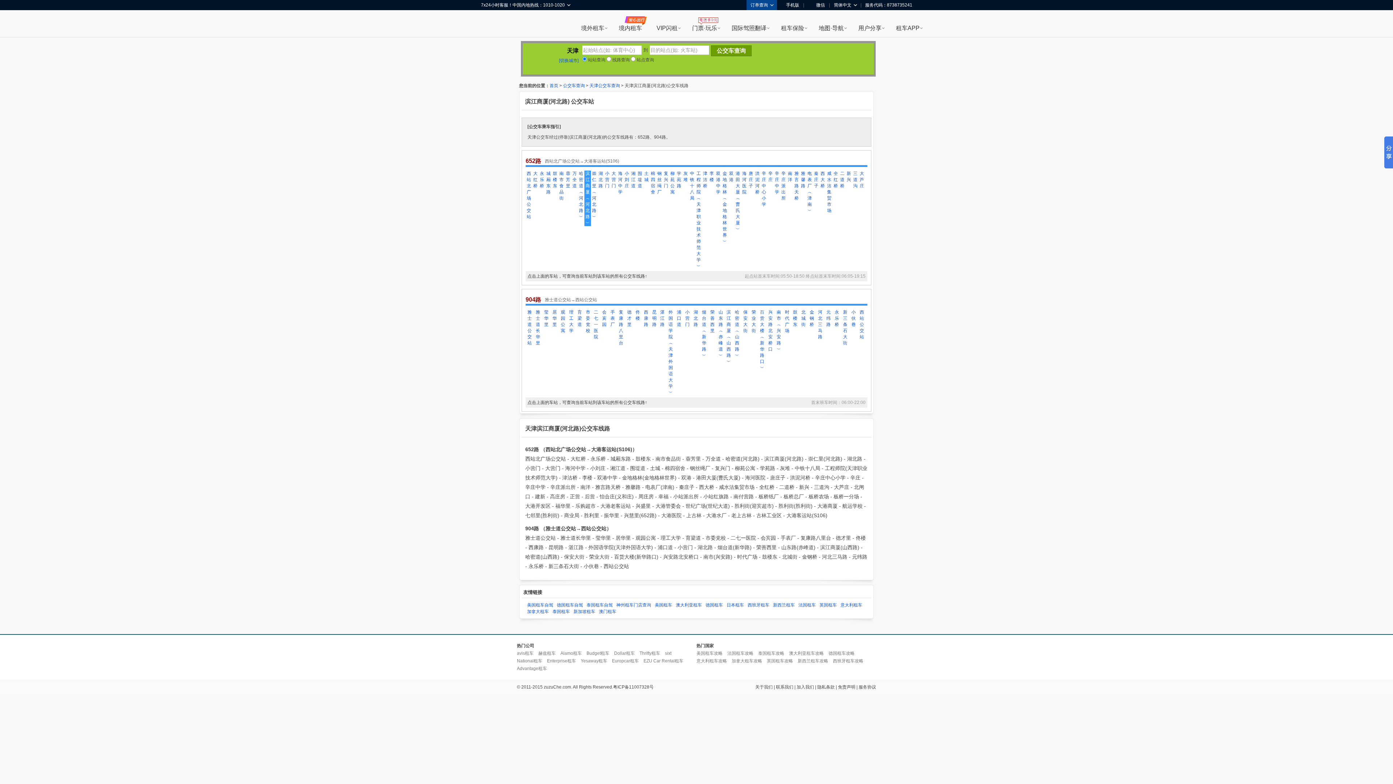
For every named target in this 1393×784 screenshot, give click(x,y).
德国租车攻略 (842, 653)
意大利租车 (851, 605)
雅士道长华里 (538, 328)
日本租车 (735, 605)
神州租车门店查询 (633, 605)
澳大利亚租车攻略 (806, 653)
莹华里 (546, 318)
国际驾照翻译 (749, 28)
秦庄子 (816, 179)
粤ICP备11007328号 (633, 687)
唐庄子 (751, 179)
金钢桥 (812, 318)
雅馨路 (803, 179)
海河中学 (620, 183)
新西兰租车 (784, 605)
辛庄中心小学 (764, 189)
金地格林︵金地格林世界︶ (725, 207)
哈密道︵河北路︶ (581, 195)
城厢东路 (548, 183)
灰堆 (685, 176)
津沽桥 (705, 179)
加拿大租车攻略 (747, 660)
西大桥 (823, 179)
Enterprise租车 (561, 660)
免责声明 (846, 687)
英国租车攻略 (780, 660)
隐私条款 (826, 687)
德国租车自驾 (570, 605)
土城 (646, 176)
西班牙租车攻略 (848, 660)
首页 (554, 85)
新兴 (849, 176)
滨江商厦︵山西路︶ (729, 337)
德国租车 (714, 605)
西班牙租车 (758, 605)
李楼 (712, 176)
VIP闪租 (667, 28)
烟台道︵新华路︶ (704, 334)
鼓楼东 (555, 179)
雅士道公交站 (529, 328)
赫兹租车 (547, 653)
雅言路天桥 (796, 186)
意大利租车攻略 (711, 660)
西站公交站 (862, 324)
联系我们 (784, 687)
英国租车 (828, 605)
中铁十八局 (692, 186)
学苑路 (679, 179)
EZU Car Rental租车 (663, 660)
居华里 (554, 318)
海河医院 (744, 183)
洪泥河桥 (757, 183)
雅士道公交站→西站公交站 (571, 299)
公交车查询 (574, 85)
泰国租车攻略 (771, 653)
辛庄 (770, 176)
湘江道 (633, 179)
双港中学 (718, 183)
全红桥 (836, 179)
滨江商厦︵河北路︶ (587, 198)
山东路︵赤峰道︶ (721, 334)
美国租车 (663, 605)
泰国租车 (561, 611)
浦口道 (679, 318)
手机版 (792, 5)
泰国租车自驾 (600, 605)
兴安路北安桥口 (770, 331)
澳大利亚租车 (689, 605)
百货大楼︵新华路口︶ (762, 340)
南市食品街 (561, 186)
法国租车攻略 (740, 653)
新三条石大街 (845, 328)
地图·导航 (831, 28)
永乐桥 (542, 179)
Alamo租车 (571, 653)
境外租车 (592, 28)
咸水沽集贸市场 (829, 192)
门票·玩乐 (704, 28)
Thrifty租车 (650, 653)
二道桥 (842, 179)
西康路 (646, 318)
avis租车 (525, 653)
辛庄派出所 (783, 186)
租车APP (908, 28)
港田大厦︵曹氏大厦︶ (738, 201)
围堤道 (640, 179)
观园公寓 (563, 321)
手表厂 (613, 318)
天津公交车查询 (604, 85)
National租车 (529, 660)
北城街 (803, 318)
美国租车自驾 (540, 605)
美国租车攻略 (709, 653)
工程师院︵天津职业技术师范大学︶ (698, 220)
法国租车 (807, 605)
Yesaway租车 (594, 660)
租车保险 (792, 28)
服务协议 (867, 687)
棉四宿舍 (653, 183)
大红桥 (535, 179)
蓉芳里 (568, 179)
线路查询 (620, 59)
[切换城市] (569, 60)
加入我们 (805, 687)
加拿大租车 (538, 611)
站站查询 (596, 59)
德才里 (629, 318)
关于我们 (764, 687)
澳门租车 (607, 611)
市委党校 (588, 321)
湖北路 (601, 179)
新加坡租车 (584, 611)
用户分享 (870, 28)
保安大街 (745, 321)
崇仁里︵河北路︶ (594, 195)
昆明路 (654, 318)
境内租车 (630, 28)
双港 (731, 176)
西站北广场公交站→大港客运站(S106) (582, 161)
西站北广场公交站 (529, 195)
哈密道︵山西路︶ (737, 334)
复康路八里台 (621, 328)
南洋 (790, 176)
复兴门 (666, 179)
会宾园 (604, 318)
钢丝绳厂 (659, 183)
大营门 (614, 179)
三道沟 (855, 179)
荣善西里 (712, 321)
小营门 (607, 179)
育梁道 (580, 318)
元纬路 (828, 318)
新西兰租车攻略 (813, 660)
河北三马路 (820, 324)
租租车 (490, 24)
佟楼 (638, 315)
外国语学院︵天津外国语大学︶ (671, 352)
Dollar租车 (624, 653)
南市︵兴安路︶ (779, 331)
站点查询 (645, 59)
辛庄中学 (777, 183)
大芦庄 (862, 179)
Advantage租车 (532, 668)
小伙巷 (853, 318)
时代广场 (787, 321)
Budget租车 (598, 653)
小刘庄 (627, 179)
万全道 (574, 179)
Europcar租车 (625, 660)
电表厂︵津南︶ (810, 192)
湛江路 (662, 318)
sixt (668, 653)
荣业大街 (754, 321)
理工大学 (571, 321)
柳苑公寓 (672, 183)
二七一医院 (596, 324)
